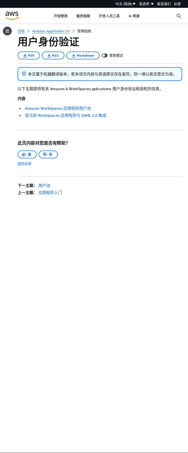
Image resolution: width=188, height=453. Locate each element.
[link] (84, 31)
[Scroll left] (50, 16)
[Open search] (178, 16)
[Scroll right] (143, 16)
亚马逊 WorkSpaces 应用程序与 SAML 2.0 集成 (65, 115)
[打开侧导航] (7, 31)
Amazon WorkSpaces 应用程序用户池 (58, 108)
